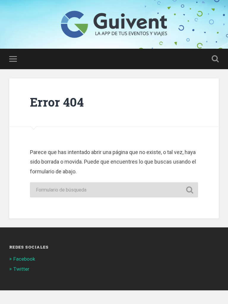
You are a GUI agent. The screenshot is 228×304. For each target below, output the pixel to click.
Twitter (21, 269)
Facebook (24, 259)
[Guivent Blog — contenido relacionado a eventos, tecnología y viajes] (114, 24)
